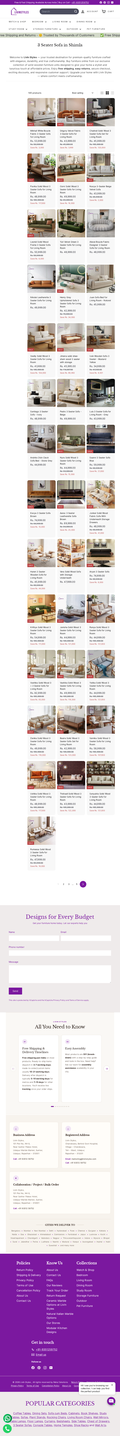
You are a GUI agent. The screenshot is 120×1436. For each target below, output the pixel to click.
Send (15, 991)
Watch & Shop (17, 22)
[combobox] (59, 11)
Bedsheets (63, 1421)
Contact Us (24, 1300)
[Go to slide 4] (59, 1106)
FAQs (50, 1280)
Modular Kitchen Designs (57, 1330)
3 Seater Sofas (22, 1425)
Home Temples (63, 1425)
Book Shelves (89, 1413)
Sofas (24, 1417)
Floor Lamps (35, 1421)
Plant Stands (37, 1417)
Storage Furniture (46, 29)
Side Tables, (78, 1421)
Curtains (49, 1421)
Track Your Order (57, 1290)
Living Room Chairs (79, 1417)
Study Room (17, 29)
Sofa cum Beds (57, 1413)
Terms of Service (77, 1000)
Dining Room (85, 22)
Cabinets (73, 1413)
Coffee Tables (22, 1413)
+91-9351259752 (80, 2)
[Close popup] (112, 1385)
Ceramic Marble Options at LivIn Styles (56, 1304)
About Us (22, 1295)
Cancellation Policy (28, 1290)
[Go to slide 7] (64, 1106)
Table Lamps (18, 1421)
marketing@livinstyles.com (80, 1159)
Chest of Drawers (98, 1421)
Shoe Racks (81, 1425)
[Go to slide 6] (62, 1106)
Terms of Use (25, 1285)
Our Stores (53, 1322)
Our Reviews (54, 1285)
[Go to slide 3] (57, 1106)
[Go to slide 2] (55, 1106)
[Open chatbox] (111, 1401)
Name (12, 932)
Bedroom (38, 22)
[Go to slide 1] (52, 1106)
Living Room (60, 22)
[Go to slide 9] (68, 1106)
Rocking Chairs (56, 1417)
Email (63, 932)
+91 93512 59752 (23, 1159)
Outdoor (73, 29)
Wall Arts (100, 1425)
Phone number (16, 947)
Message (13, 961)
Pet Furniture (96, 29)
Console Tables (42, 1425)
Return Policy (25, 1269)
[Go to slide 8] (66, 1106)
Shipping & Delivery (29, 1275)
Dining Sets (39, 1413)
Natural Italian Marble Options (60, 1315)
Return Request (56, 1295)
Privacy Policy (59, 1000)
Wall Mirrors (100, 1417)
